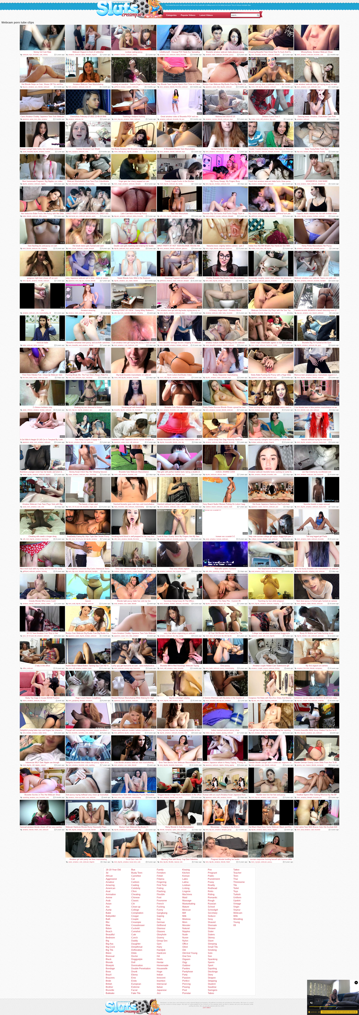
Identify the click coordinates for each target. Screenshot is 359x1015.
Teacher (237, 873)
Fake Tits (135, 993)
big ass (25, 87)
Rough (211, 900)
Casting (135, 885)
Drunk (134, 971)
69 (234, 925)
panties (266, 442)
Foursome (162, 900)
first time (178, 87)
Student (212, 984)
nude (230, 507)
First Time (162, 885)
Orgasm (186, 959)
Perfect (185, 981)
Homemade (162, 965)
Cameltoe (136, 876)
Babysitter (111, 916)
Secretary (212, 913)
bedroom (131, 345)
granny (299, 765)
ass (167, 54)
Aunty (108, 910)
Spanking (212, 959)
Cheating (135, 894)
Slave (211, 941)
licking (277, 668)
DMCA (209, 1007)
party (93, 216)
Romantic (212, 897)
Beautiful (110, 934)
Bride (108, 981)
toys (30, 54)
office (24, 668)
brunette (36, 54)
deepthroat (321, 184)
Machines (187, 894)
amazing (88, 313)
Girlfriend (161, 925)
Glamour (161, 928)
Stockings (213, 971)
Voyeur (236, 910)
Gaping (160, 916)
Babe (108, 913)
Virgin (236, 907)
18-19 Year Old (113, 869)
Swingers (212, 990)
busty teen (322, 442)
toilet (220, 313)
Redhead (212, 888)
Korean (186, 876)
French (160, 903)
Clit (133, 903)
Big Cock (110, 947)
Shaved (212, 922)
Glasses (161, 931)
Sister (211, 931)
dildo (40, 216)
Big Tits (109, 950)
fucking (44, 571)
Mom (184, 922)
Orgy (184, 962)
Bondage (110, 968)
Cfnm (134, 891)
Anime (109, 897)
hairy (224, 313)
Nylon (185, 941)
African (109, 876)
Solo (210, 953)
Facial (134, 990)
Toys (235, 891)
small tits (321, 700)
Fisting (160, 888)
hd (90, 87)
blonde (40, 87)
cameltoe (81, 733)
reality (275, 345)
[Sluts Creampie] (129, 9)
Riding (211, 894)
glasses (88, 216)
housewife (168, 442)
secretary (185, 603)
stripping (44, 248)
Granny (160, 937)
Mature (185, 907)
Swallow (212, 987)
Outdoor (186, 965)
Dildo (134, 953)
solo (41, 54)
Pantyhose (187, 971)
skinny (45, 54)
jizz (321, 797)
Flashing (161, 891)
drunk (74, 248)
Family (160, 869)
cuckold (127, 313)
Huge (159, 971)
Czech (134, 937)
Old (184, 950)
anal (298, 184)
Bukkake (110, 993)
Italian (160, 987)
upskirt (132, 248)
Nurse (185, 937)
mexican (41, 345)
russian (214, 119)
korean (47, 151)
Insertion (161, 981)
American (110, 888)
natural (43, 765)
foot (228, 184)
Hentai (160, 962)
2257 (204, 1007)
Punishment (214, 879)
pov (183, 119)
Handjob (161, 950)
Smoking (212, 950)
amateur (71, 54)
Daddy (134, 941)
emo (119, 797)
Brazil (108, 974)
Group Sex (162, 941)
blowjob (88, 54)
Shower (212, 928)
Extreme (135, 987)
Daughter (136, 944)
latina (83, 54)
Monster (186, 925)
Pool (184, 990)
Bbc (108, 922)
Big (107, 941)
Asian (108, 903)
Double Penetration (141, 968)
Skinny (211, 937)
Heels (160, 959)
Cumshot (135, 931)
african (219, 474)
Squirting (212, 968)
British (109, 984)
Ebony (134, 974)
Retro (210, 891)
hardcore (229, 248)
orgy (131, 668)
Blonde (109, 962)
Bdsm (108, 928)
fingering (267, 313)
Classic (135, 900)
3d (107, 873)
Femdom (161, 873)
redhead (183, 507)
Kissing (186, 869)
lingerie (271, 442)
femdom (228, 571)
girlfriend (117, 87)
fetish (83, 797)
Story (210, 974)
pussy (135, 54)
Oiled (185, 947)
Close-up (135, 907)
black (224, 474)
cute (308, 87)
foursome (137, 668)
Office (185, 944)
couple (86, 248)
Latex (185, 879)
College (135, 910)
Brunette (110, 990)
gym (319, 345)
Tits (235, 885)
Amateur (110, 882)
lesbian (123, 54)
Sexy (210, 919)
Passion (186, 978)
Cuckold (135, 928)
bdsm (25, 700)
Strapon (212, 978)
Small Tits (213, 947)
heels (180, 797)
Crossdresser (138, 925)
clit (50, 313)
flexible (171, 862)
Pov (210, 869)
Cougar (135, 916)
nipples (43, 184)
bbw (218, 87)
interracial (71, 216)
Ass (108, 907)
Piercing (186, 984)
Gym (159, 944)
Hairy (159, 947)
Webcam (237, 913)
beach (315, 313)
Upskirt (236, 900)
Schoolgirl (213, 910)
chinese (30, 410)
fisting (227, 765)
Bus (133, 869)
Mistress (186, 919)
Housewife (162, 968)
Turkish (237, 894)
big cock (273, 119)
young (181, 636)
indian (253, 119)
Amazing (110, 885)
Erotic (134, 981)
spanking (216, 571)
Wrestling (238, 919)
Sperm (211, 962)
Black (108, 959)
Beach (109, 931)
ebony (269, 829)
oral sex (265, 507)
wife (161, 216)
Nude (185, 934)
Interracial (162, 984)
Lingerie (186, 891)
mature (225, 345)
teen (252, 54)
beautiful (258, 54)
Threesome (239, 882)
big (183, 442)
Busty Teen (136, 873)
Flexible (161, 894)
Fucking (161, 907)
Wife (235, 916)
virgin (120, 184)
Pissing (186, 987)
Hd (158, 956)
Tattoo (236, 869)
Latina (185, 882)
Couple (135, 919)
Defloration (136, 950)
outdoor (129, 87)
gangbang (75, 700)
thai (315, 474)
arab (73, 603)
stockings (89, 377)
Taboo (211, 993)
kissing (322, 151)
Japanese (162, 990)
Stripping (212, 981)
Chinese (135, 897)
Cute (133, 934)
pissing (224, 733)
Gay (159, 919)
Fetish (160, 876)
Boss (108, 971)
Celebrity (135, 888)
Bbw (108, 925)
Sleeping (212, 944)
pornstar (321, 636)
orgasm (94, 54)
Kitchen (186, 873)
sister (299, 216)
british (48, 603)
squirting (92, 765)
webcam (25, 54)
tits (177, 184)
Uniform (237, 897)
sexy (184, 571)
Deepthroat (136, 947)
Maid (184, 897)
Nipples (186, 931)
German (161, 922)
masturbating (89, 184)
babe (213, 54)
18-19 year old (77, 507)
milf (257, 87)
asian (214, 87)
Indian (160, 974)
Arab (108, 900)
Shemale (212, 925)
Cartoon (135, 882)
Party (184, 974)
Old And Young (189, 953)
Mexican (186, 910)
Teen (235, 876)
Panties (186, 968)
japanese (209, 87)
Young (236, 922)
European (136, 984)
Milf (184, 913)
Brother (109, 987)
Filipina (160, 879)
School (211, 907)
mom (253, 87)
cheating (140, 313)
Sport (210, 965)
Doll (133, 962)
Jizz (159, 993)
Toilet (236, 888)
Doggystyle (136, 959)
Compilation (137, 913)
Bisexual (110, 956)
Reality (211, 885)
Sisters (211, 934)
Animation (111, 894)
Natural (186, 928)
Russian (212, 903)
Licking (185, 888)
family (181, 184)
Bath (108, 919)
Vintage (237, 903)
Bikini (108, 953)
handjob (323, 281)
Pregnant (212, 873)
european (318, 668)
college (253, 539)
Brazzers (110, 978)
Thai (235, 879)
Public (211, 876)
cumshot (135, 829)
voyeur (225, 507)
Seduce (212, 916)
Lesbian (186, 885)
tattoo (228, 151)
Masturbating (188, 903)
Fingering (161, 882)
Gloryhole (161, 934)
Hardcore (161, 953)
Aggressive (111, 879)
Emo (133, 978)
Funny (160, 910)
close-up (41, 377)
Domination (137, 965)
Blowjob (110, 965)
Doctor (134, 956)
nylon (174, 829)
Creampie (136, 922)
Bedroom (110, 937)
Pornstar (186, 993)
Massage (186, 900)
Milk (184, 916)
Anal (108, 891)
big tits (223, 87)
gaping (232, 765)
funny (35, 377)
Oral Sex (186, 956)
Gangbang (162, 913)
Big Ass (109, 944)
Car (133, 879)
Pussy (211, 882)
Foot (159, 897)
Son (210, 956)
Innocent (161, 978)
